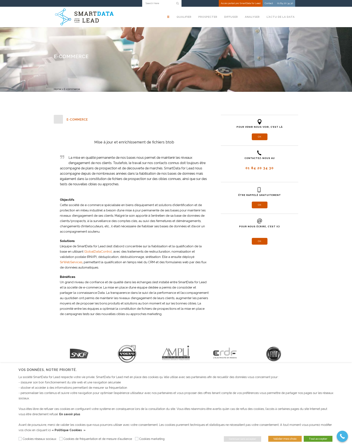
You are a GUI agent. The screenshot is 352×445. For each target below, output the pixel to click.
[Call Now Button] (342, 436)
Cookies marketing (152, 439)
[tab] (134, 119)
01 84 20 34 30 (285, 3)
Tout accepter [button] (318, 438)
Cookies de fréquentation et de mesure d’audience (97, 439)
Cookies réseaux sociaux (39, 439)
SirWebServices (71, 262)
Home (57, 89)
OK (259, 136)
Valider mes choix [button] (285, 438)
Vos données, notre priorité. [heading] (48, 370)
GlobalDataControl (98, 251)
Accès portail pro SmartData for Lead (241, 3)
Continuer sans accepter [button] (242, 439)
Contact (269, 3)
